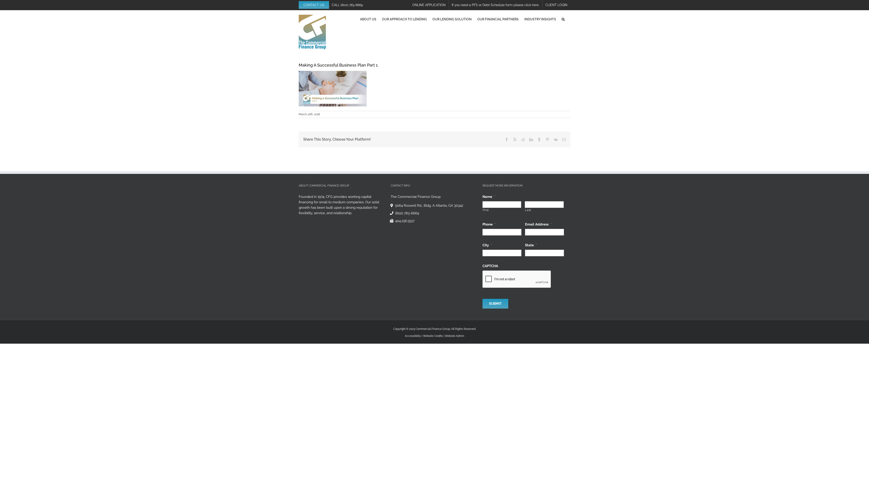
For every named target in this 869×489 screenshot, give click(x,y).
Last (528, 210)
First (486, 210)
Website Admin (454, 336)
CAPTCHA (490, 266)
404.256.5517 (405, 221)
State (531, 245)
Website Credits (433, 336)
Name (488, 197)
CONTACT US (313, 5)
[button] (563, 19)
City (487, 245)
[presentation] (516, 279)
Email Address (538, 224)
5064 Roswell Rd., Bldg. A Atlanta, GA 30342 (429, 206)
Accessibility (413, 336)
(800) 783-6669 (352, 5)
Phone (489, 224)
